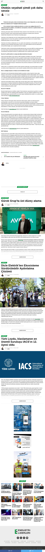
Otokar (20, 152)
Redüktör (28, 542)
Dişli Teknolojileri (15, 541)
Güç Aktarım (7, 541)
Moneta (39, 542)
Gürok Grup (20, 239)
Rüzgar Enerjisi (30, 541)
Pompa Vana (23, 541)
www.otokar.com (12, 109)
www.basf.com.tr (36, 145)
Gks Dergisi (7, 542)
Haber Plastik (21, 542)
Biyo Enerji (14, 542)
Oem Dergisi (38, 541)
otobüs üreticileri (14, 152)
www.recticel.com (13, 128)
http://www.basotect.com (14, 95)
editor (7, 163)
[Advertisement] (22, 177)
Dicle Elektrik (37, 319)
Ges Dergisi (33, 542)
